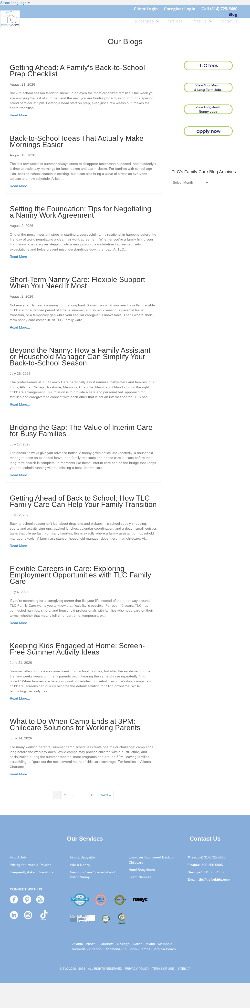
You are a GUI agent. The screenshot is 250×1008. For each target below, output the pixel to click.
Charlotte (107, 944)
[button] (157, 21)
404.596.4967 (213, 872)
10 (92, 795)
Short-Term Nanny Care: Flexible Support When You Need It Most (77, 282)
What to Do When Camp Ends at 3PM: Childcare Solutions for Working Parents (75, 724)
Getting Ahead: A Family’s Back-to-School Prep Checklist (77, 70)
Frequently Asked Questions (31, 872)
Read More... (20, 115)
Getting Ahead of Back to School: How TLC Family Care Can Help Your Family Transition (83, 501)
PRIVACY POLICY (137, 968)
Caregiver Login (179, 8)
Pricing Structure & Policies (30, 865)
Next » (106, 795)
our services (144, 21)
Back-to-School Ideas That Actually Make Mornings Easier (77, 141)
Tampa (145, 949)
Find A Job (18, 857)
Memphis (165, 944)
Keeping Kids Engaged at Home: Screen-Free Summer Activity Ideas (77, 649)
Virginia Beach (165, 949)
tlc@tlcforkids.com (214, 879)
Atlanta (77, 944)
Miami (150, 944)
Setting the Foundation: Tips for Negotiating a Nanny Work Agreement (80, 212)
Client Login (146, 8)
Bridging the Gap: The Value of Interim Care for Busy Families (81, 430)
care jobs (175, 21)
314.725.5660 (215, 857)
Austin (90, 944)
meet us (199, 21)
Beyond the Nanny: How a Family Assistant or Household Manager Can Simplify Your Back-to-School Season (80, 356)
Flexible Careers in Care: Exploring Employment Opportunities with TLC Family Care (80, 574)
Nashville (79, 949)
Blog (233, 14)
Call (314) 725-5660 (219, 8)
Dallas (137, 944)
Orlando (95, 949)
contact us (229, 21)
